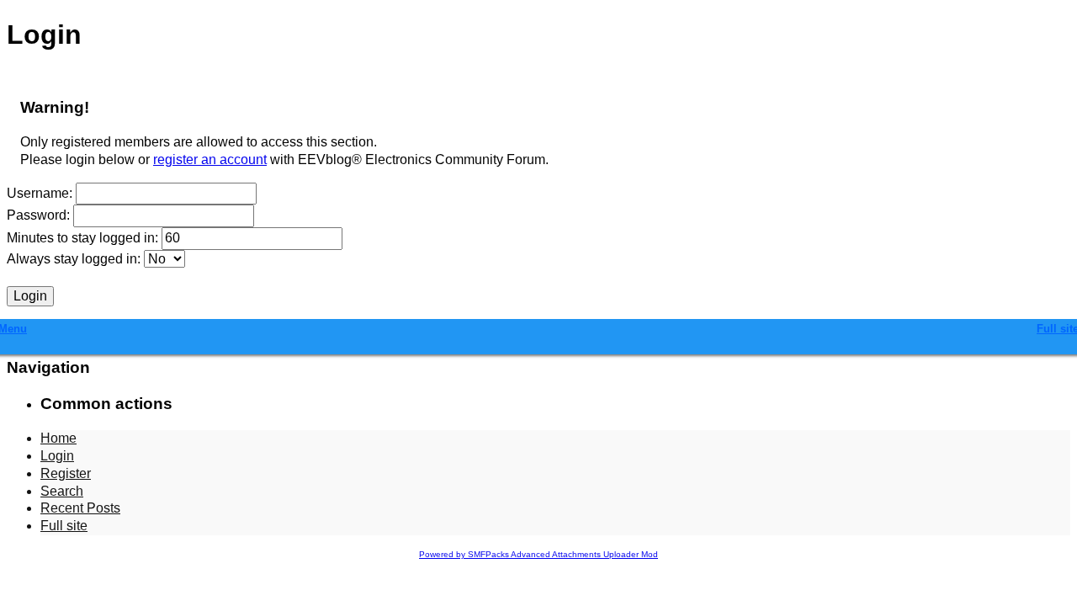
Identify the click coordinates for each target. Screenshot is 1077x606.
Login (57, 456)
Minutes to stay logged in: (82, 238)
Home (58, 438)
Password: (38, 215)
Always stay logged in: (74, 259)
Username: (39, 193)
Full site (64, 525)
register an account (210, 159)
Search (61, 491)
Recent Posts (80, 508)
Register (65, 473)
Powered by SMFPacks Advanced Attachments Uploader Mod (538, 554)
